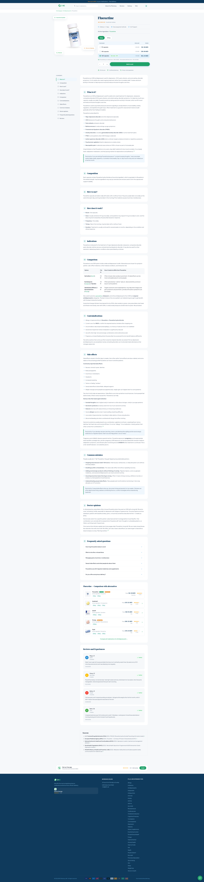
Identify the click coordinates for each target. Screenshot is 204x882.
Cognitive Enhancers (133, 816)
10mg (101, 37)
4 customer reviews (110, 22)
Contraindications (64, 100)
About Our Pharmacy (111, 6)
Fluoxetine (112, 31)
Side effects (63, 104)
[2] (103, 426)
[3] (108, 530)
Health (129, 850)
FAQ (136, 6)
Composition (63, 83)
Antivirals (130, 795)
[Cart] (146, 6)
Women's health (132, 870)
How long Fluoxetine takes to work (96, 546)
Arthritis (130, 801)
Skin (129, 863)
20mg (108, 37)
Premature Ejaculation (133, 858)
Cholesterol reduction (133, 813)
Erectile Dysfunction (133, 832)
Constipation (131, 819)
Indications (63, 93)
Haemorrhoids (131, 845)
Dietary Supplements (133, 829)
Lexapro (87, 283)
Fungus (130, 837)
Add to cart (129, 64)
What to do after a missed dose (95, 552)
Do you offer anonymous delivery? (96, 574)
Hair (129, 847)
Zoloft (93, 276)
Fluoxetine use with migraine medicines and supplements (102, 569)
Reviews (122, 6)
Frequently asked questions (67, 114)
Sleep (129, 865)
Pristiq (87, 291)
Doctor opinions (64, 111)
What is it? (62, 79)
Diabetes (130, 826)
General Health (132, 842)
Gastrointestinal (132, 839)
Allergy (129, 782)
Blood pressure (132, 808)
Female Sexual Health (133, 834)
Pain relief (130, 855)
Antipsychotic (131, 793)
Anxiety (130, 798)
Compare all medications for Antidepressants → (114, 639)
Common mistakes (65, 107)
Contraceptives (132, 821)
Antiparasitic (131, 790)
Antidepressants (132, 788)
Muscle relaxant (132, 852)
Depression (131, 824)
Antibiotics (130, 785)
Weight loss (131, 868)
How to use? (63, 86)
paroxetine (99, 296)
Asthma (130, 803)
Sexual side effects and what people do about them (101, 563)
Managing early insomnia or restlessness (97, 558)
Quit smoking (131, 860)
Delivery (129, 6)
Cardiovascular (132, 811)
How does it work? (64, 90)
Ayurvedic (130, 806)
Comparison (63, 97)
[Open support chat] (200, 878)
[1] (134, 151)
